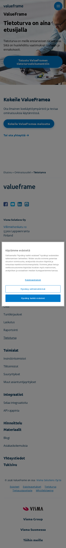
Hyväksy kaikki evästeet (33, 298)
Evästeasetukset (33, 280)
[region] (33, 274)
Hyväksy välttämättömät (33, 289)
